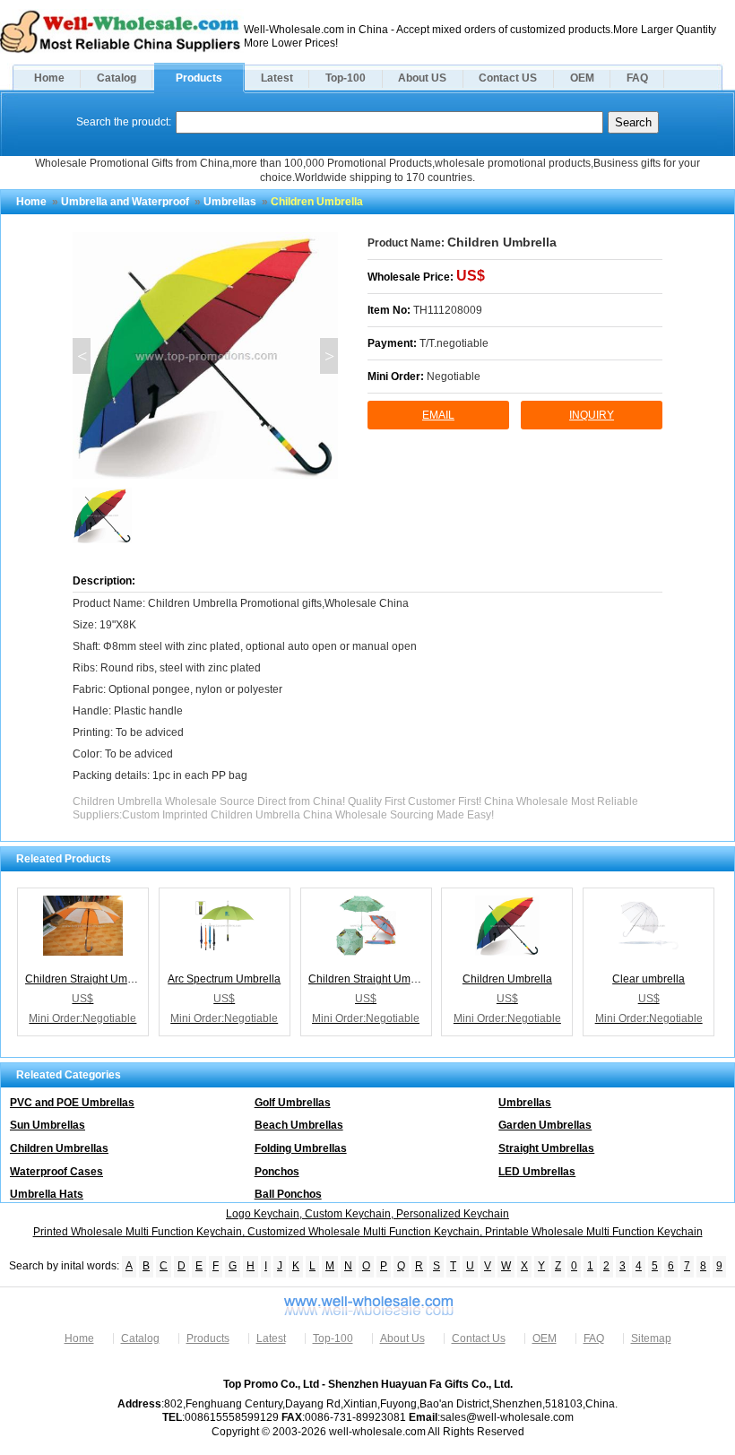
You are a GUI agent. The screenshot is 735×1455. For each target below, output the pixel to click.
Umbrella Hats (46, 1194)
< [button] (82, 356)
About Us (402, 1338)
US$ (470, 275)
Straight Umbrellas (546, 1148)
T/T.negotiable (454, 343)
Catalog (116, 78)
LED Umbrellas (536, 1171)
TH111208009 (447, 310)
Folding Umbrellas (301, 1148)
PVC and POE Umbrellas (72, 1102)
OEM (582, 78)
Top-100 (345, 78)
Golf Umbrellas (293, 1102)
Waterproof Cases (56, 1171)
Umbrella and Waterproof (125, 201)
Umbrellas (229, 201)
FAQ (637, 78)
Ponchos (277, 1171)
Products (199, 78)
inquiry (591, 415)
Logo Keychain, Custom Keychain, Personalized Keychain (367, 1214)
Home (49, 78)
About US (422, 78)
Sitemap (651, 1338)
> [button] (329, 356)
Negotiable (453, 376)
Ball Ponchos (288, 1194)
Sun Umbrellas (47, 1125)
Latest (277, 78)
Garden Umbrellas (545, 1125)
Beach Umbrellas (299, 1125)
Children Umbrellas (59, 1148)
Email (438, 415)
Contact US (508, 78)
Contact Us (479, 1338)
